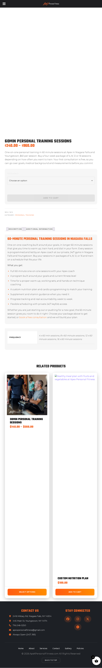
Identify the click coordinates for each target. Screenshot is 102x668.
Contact (56, 648)
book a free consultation (33, 317)
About (31, 648)
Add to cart (75, 592)
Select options (27, 592)
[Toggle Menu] (4, 4)
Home (21, 648)
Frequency (13, 173)
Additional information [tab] (39, 229)
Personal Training (24, 215)
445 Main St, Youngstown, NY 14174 (30, 621)
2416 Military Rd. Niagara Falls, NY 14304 (32, 616)
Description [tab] (15, 229)
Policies (80, 648)
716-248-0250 (19, 625)
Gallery (68, 648)
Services (43, 648)
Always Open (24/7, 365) (24, 634)
